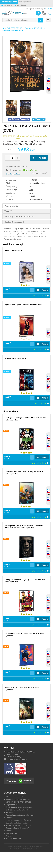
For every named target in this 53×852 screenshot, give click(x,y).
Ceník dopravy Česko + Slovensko (19, 807)
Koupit (42, 158)
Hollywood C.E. (36, 199)
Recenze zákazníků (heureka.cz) (18, 825)
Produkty (28, 28)
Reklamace (10, 831)
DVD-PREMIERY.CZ (14, 28)
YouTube (9, 836)
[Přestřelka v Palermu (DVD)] (26, 66)
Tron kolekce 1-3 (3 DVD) (15, 358)
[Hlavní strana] (3, 28)
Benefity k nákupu (13, 174)
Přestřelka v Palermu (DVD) (12, 31)
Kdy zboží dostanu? (39, 173)
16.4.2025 (33, 180)
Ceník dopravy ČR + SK (9, 2)
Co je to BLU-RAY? (13, 805)
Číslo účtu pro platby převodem (18, 810)
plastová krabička (36, 183)
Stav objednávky (25, 2)
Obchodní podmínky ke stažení (18, 823)
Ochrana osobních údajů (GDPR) (19, 820)
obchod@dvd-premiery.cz (17, 759)
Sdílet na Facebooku (20, 119)
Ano (31, 186)
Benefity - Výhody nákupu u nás (18, 799)
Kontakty (9, 818)
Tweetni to (39, 119)
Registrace (8, 5)
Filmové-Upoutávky (13, 838)
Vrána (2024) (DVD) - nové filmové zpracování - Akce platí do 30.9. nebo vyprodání (24, 527)
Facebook (9, 812)
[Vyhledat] (40, 20)
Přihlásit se (21, 5)
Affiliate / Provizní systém (15, 797)
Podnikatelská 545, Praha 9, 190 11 (21, 752)
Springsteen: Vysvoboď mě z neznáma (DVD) (24, 304)
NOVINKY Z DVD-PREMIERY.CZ (18, 802)
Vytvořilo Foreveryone (37, 849)
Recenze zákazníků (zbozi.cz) (17, 828)
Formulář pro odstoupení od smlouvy (20, 815)
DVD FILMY (38, 28)
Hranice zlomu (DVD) (13, 251)
